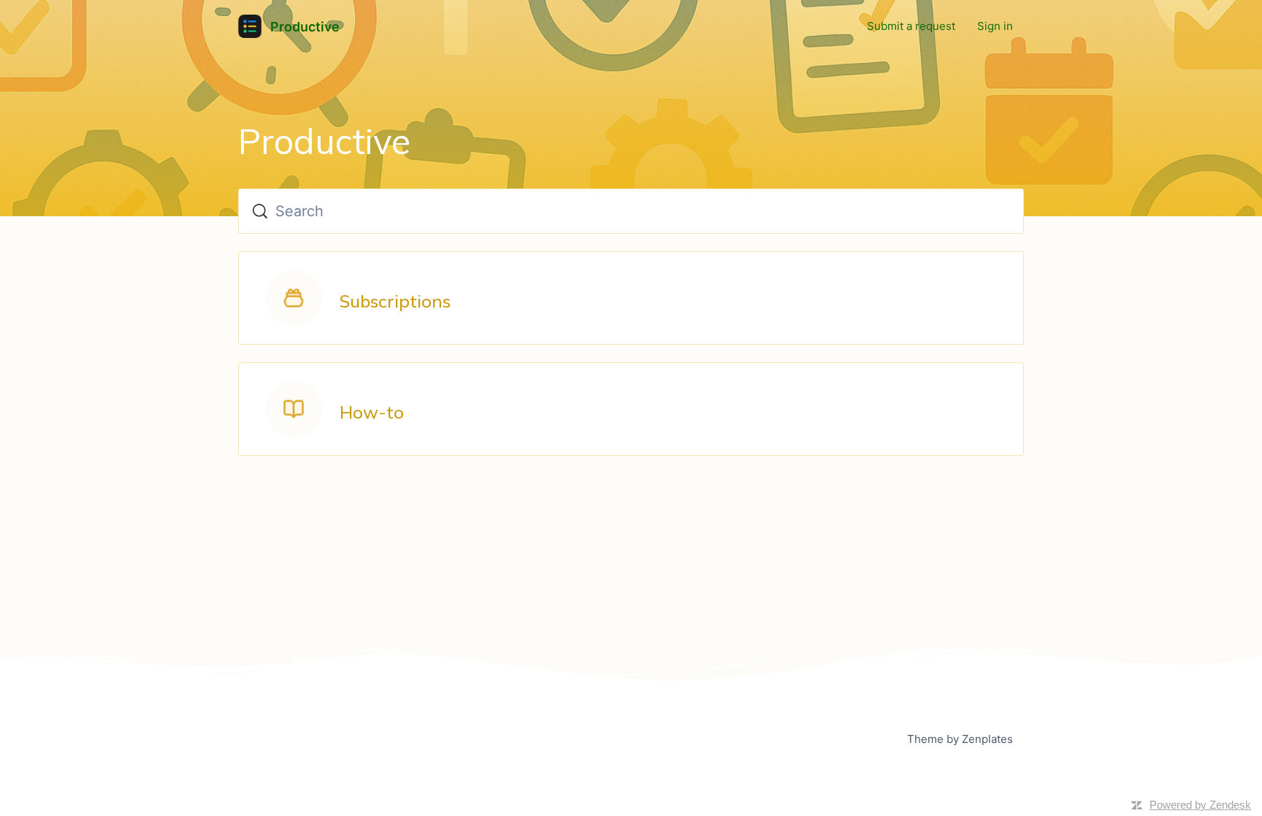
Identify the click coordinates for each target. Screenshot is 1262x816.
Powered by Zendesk (1200, 804)
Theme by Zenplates (959, 738)
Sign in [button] (995, 26)
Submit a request (911, 26)
